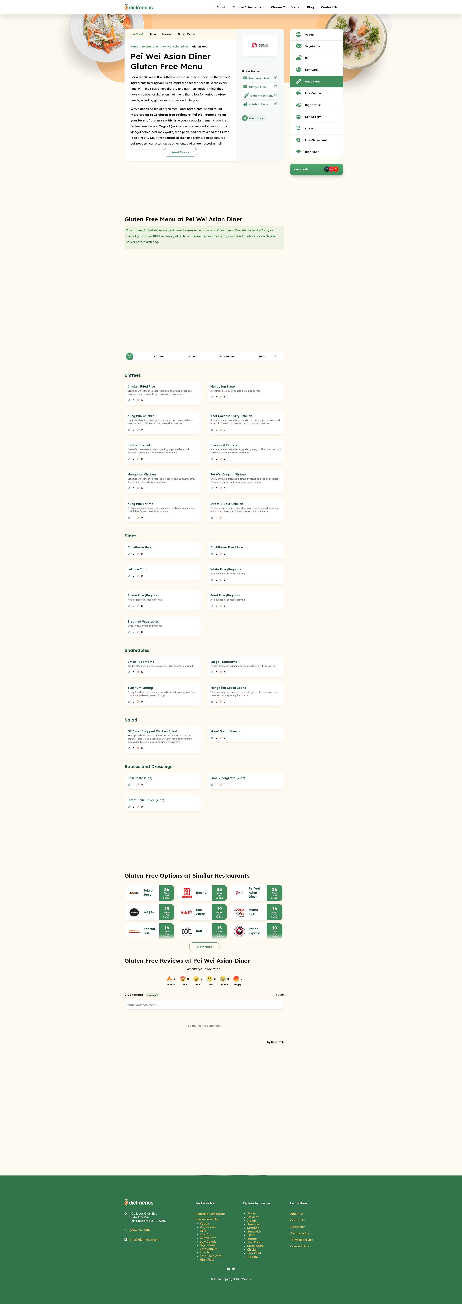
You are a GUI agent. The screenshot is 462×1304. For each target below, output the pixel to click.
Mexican (253, 1217)
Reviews (167, 34)
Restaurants (150, 46)
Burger (252, 1238)
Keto (203, 1231)
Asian (251, 1213)
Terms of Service (301, 1240)
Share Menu (256, 118)
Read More (179, 152)
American (254, 1224)
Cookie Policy (299, 1246)
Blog (310, 7)
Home (134, 46)
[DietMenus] (139, 7)
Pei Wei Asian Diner (175, 46)
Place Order (302, 169)
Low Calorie (208, 1241)
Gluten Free (208, 1238)
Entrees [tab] (159, 356)
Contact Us (329, 7)
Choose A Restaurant (248, 7)
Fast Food (254, 1242)
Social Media (186, 34)
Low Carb (206, 1234)
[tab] (136, 34)
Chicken (252, 1249)
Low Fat (205, 1252)
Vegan (204, 1223)
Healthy (252, 1257)
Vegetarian (208, 1227)
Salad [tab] (262, 356)
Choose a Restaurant (210, 1214)
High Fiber (207, 1259)
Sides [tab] (191, 356)
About (220, 7)
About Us (296, 1214)
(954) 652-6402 (140, 1230)
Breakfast (254, 1253)
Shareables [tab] (226, 356)
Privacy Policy (300, 1233)
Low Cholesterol (211, 1256)
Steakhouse (255, 1246)
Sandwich (254, 1231)
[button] (275, 356)
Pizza (251, 1235)
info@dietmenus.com (144, 1239)
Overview (136, 34)
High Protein (208, 1245)
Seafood (253, 1228)
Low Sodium (208, 1249)
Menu (152, 34)
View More (204, 947)
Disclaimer (297, 1227)
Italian (252, 1220)
